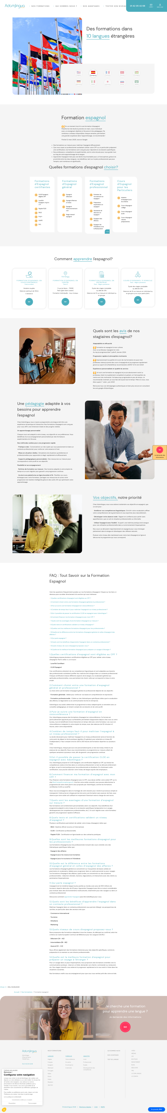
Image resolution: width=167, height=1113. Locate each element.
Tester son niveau (116, 6)
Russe (49, 1076)
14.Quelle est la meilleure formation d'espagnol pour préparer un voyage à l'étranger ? (81, 650)
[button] (4, 1109)
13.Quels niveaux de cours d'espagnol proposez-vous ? (70, 646)
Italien (49, 1073)
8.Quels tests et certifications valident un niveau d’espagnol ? (72, 625)
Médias (133, 1053)
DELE (40, 212)
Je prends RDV (156, 1109)
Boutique (134, 1059)
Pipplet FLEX (42, 208)
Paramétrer (12, 1103)
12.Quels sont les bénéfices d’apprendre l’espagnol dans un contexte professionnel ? (80, 642)
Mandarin (50, 1082)
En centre (68, 1062)
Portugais (50, 1071)
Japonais (50, 1085)
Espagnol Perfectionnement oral (71, 208)
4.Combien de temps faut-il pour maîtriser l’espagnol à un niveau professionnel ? (79, 609)
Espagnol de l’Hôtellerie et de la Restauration (99, 227)
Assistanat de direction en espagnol (98, 213)
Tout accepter (32, 1103)
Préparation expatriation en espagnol (98, 204)
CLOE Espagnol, (43, 194)
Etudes (85, 1065)
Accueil (16, 992)
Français (50, 1062)
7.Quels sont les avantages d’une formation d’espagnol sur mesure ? (74, 621)
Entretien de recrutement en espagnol (98, 196)
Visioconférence (70, 1059)
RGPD (103, 1107)
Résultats (134, 1068)
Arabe (49, 1079)
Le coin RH (134, 1076)
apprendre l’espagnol (72, 897)
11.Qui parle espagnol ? (58, 638)
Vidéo (133, 1050)
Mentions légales (85, 1107)
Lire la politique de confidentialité (12, 1097)
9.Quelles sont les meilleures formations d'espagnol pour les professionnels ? (78, 628)
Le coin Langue (136, 1073)
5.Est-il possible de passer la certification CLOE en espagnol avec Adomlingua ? (79, 613)
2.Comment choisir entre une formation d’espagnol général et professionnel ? (78, 602)
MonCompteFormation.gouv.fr (62, 782)
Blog (133, 1065)
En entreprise (69, 1065)
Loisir (84, 1059)
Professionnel (87, 1062)
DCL (40, 224)
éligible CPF (42, 196)
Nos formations (41, 6)
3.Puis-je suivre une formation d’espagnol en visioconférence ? (73, 606)
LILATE (41, 220)
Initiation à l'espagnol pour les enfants (126, 199)
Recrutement (135, 1062)
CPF (132, 1056)
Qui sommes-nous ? (66, 6)
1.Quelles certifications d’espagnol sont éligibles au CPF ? (71, 598)
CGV (96, 1107)
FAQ (132, 1070)
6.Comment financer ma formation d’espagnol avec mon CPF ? (73, 617)
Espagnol (50, 1065)
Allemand (50, 1068)
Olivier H (3, 987)
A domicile (69, 1068)
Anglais (50, 1059)
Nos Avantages (91, 6)
